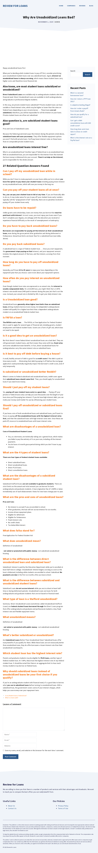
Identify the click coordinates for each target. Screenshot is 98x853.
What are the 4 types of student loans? (26, 452)
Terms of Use (63, 808)
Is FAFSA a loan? (12, 317)
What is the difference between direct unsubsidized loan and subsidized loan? (27, 560)
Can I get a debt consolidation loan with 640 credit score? (80, 123)
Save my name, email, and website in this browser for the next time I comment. (34, 750)
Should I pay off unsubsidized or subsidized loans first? (32, 406)
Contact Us (12, 808)
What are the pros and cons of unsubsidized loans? (33, 497)
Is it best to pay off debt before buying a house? (31, 353)
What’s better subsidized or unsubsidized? (28, 635)
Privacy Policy (63, 806)
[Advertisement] (49, 46)
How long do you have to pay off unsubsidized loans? (30, 263)
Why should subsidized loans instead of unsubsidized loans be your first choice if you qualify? (30, 674)
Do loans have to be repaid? (19, 207)
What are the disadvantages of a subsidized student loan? (29, 477)
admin (57, 22)
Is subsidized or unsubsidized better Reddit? (29, 371)
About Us (11, 806)
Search (72, 71)
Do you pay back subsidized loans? (24, 244)
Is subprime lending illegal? (80, 105)
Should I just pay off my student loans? (26, 387)
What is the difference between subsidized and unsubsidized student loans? (31, 582)
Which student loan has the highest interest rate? (32, 653)
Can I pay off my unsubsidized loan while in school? (29, 172)
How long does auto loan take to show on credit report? (79, 131)
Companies (71, 6)
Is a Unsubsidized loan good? (20, 299)
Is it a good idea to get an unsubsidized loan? (30, 335)
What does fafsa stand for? (19, 530)
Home (61, 6)
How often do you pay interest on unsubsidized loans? (31, 279)
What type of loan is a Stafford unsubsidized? (30, 599)
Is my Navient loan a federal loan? (16, 695)
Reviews (82, 6)
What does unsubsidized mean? (22, 541)
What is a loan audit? (11, 698)
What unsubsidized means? (19, 617)
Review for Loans (15, 6)
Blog (91, 6)
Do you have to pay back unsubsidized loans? (30, 226)
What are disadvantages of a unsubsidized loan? (32, 426)
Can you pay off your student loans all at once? (31, 189)
